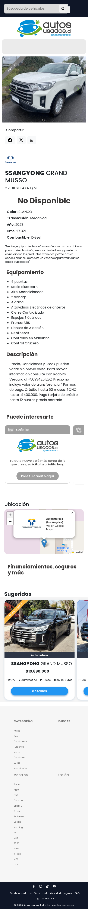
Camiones (19, 757)
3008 (16, 843)
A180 (16, 789)
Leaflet (78, 552)
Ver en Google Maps (55, 527)
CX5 (16, 864)
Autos (17, 730)
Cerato (17, 821)
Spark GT (18, 805)
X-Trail (17, 854)
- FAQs (76, 893)
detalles (39, 691)
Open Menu (67, 9)
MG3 (16, 859)
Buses (17, 762)
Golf (16, 838)
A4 (15, 832)
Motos (17, 752)
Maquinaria (20, 768)
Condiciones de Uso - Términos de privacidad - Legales (41, 893)
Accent (17, 784)
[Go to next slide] (78, 89)
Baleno (17, 811)
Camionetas (20, 741)
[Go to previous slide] (10, 89)
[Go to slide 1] (43, 120)
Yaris (16, 848)
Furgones (19, 746)
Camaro (18, 800)
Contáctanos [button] (47, 898)
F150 (16, 795)
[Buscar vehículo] (63, 8)
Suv (16, 736)
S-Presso (19, 816)
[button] (44, 543)
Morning (18, 827)
